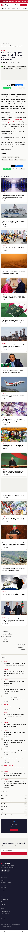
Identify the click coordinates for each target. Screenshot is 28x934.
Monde (4, 8)
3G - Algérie (4, 795)
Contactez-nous (5, 901)
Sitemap (3, 918)
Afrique (3, 809)
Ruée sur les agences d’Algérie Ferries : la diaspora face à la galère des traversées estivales (14, 673)
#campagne (4, 159)
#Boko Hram (10, 157)
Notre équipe (4, 899)
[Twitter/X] (2, 870)
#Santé (16, 159)
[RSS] (8, 870)
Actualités (4, 803)
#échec (11, 159)
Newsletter (23, 932)
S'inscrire (14, 854)
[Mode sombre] (18, 5)
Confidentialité (5, 913)
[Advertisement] (14, 25)
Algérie (3, 812)
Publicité (3, 904)
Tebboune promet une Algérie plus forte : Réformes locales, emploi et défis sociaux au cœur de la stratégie (15, 783)
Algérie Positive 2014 (6, 815)
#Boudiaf (17, 157)
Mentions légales (5, 911)
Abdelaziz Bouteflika (6, 801)
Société (19, 8)
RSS (12, 926)
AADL (2, 798)
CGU (2, 916)
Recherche (13, 932)
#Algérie (4, 157)
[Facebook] (5, 870)
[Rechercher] (15, 5)
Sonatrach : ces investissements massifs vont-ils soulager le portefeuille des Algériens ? (14, 716)
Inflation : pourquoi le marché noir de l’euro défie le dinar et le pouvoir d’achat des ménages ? (14, 742)
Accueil (4, 932)
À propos (3, 897)
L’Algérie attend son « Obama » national (14, 767)
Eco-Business (11, 8)
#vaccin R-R (22, 159)
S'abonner (23, 4)
